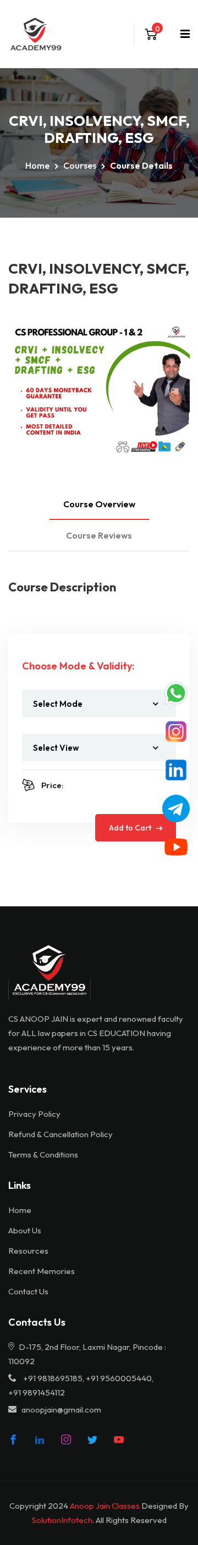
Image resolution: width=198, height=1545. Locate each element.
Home (37, 165)
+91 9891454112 (36, 1392)
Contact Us (28, 1291)
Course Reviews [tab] (99, 535)
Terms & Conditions (43, 1154)
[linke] (40, 1439)
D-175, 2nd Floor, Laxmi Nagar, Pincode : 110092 (87, 1354)
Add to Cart (131, 828)
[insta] (66, 1439)
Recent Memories (41, 1271)
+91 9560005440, (119, 1378)
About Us (24, 1230)
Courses (79, 165)
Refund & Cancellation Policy (60, 1134)
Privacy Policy (34, 1114)
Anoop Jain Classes (105, 1505)
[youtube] (119, 1439)
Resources (28, 1250)
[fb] (13, 1439)
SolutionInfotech (62, 1520)
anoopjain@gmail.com (61, 1409)
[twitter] (92, 1439)
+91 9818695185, (53, 1378)
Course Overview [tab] (99, 504)
